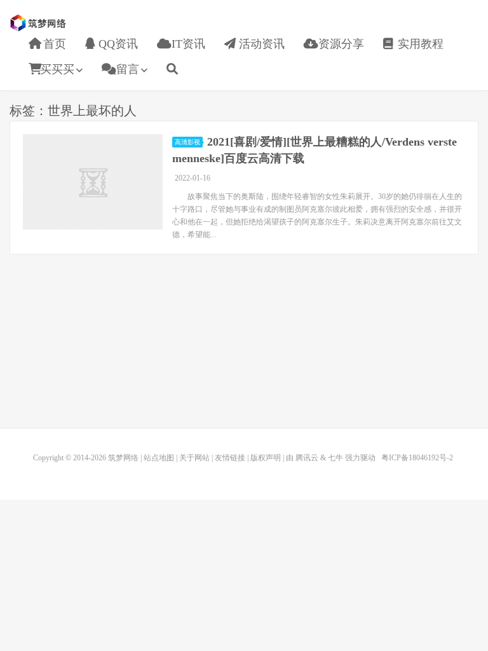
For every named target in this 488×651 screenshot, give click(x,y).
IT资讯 (186, 44)
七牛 (335, 457)
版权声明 (265, 457)
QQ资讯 (116, 44)
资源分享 (339, 44)
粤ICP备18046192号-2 (417, 457)
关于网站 (194, 457)
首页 (53, 44)
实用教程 (419, 44)
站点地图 (159, 457)
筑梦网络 (39, 23)
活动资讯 (260, 44)
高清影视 (187, 142)
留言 (126, 69)
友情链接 (230, 457)
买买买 (57, 69)
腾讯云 (306, 457)
